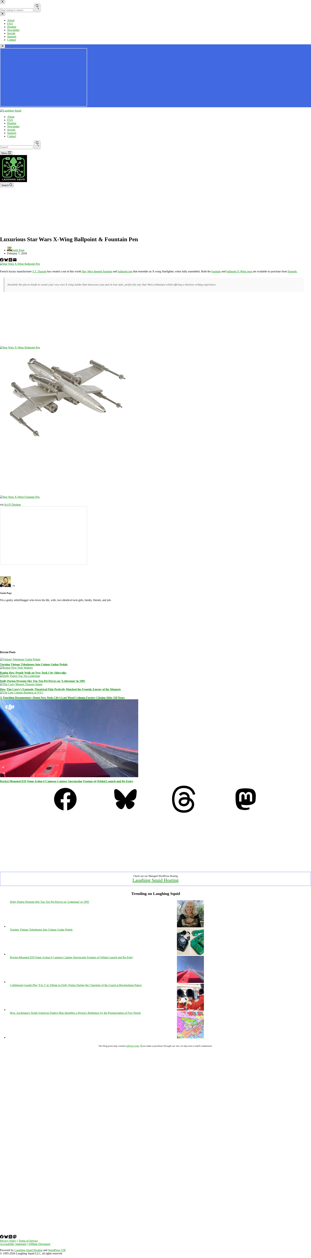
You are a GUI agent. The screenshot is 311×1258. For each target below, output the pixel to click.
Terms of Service (28, 1240)
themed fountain (97, 271)
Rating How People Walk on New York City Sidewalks (33, 672)
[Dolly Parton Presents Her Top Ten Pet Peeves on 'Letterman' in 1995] (190, 926)
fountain (216, 271)
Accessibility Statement (13, 1244)
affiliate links (132, 1046)
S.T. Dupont (39, 271)
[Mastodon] (246, 811)
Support (11, 132)
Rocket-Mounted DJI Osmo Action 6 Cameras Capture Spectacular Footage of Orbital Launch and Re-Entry (66, 781)
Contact (11, 136)
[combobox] (16, 147)
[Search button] (37, 145)
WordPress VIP (57, 1250)
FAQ (10, 120)
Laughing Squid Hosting (155, 880)
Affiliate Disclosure (39, 1244)
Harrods (292, 271)
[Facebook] (2, 260)
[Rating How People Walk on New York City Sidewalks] (16, 667)
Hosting (11, 123)
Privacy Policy (8, 1240)
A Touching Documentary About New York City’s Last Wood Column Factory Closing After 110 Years (62, 697)
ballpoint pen (125, 271)
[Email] (15, 260)
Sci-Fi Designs (12, 504)
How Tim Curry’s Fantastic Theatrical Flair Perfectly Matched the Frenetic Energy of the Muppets (60, 689)
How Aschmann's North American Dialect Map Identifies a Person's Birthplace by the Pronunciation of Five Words (75, 1012)
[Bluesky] (6, 260)
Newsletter (13, 126)
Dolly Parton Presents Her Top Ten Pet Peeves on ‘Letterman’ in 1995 (42, 681)
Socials (11, 129)
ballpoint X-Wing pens (239, 271)
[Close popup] (2, 46)
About (10, 116)
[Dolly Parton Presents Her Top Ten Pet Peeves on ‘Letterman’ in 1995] (20, 675)
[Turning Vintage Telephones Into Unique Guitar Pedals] (20, 659)
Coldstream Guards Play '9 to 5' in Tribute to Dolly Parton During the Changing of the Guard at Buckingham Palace (76, 985)
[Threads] (11, 260)
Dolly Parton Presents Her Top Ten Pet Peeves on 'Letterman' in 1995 (49, 901)
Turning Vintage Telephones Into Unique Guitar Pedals (33, 664)
